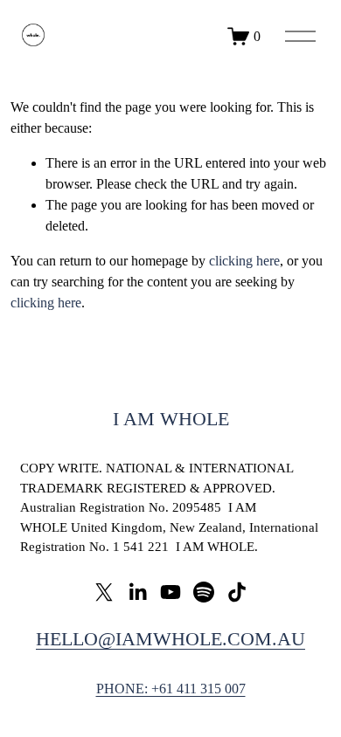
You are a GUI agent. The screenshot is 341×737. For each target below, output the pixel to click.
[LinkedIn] (137, 592)
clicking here (244, 260)
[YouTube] (170, 592)
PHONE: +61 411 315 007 (171, 688)
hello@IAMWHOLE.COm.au (170, 639)
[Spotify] (203, 592)
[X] (104, 592)
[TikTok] (236, 592)
